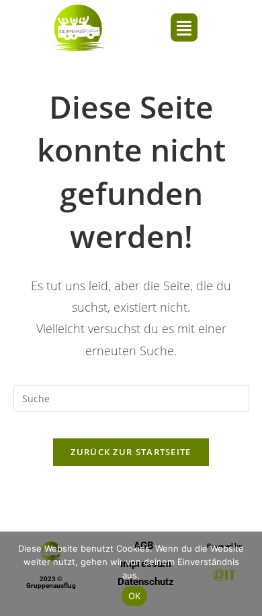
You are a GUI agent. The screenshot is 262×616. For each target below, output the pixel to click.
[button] (184, 27)
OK (134, 596)
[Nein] (245, 573)
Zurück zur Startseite (131, 452)
